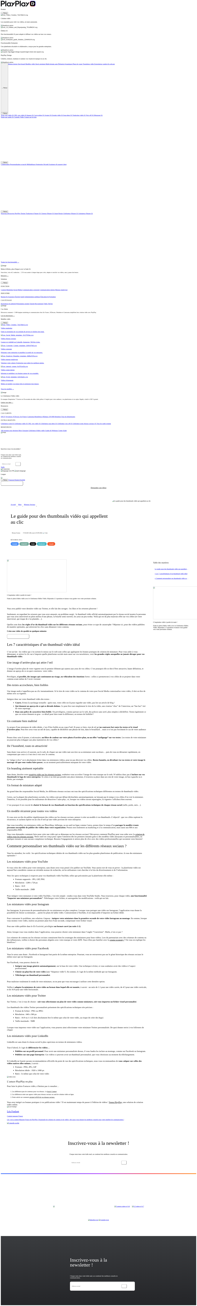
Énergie (17, 297)
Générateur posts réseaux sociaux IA (85, 424)
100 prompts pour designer (10, 430)
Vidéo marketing (22, 1189)
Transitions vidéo (88, 64)
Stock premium (40, 64)
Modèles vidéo (30, 64)
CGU (174, 1189)
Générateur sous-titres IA (49, 424)
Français (11, 480)
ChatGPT (24, 544)
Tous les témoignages (68, 417)
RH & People (108, 1195)
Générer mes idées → (7, 402)
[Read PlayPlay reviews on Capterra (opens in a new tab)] (122, 1206)
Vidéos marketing (83, 1192)
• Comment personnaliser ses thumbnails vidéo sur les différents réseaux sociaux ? (172, 578)
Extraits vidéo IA (57, 115)
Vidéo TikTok (48, 304)
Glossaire (25, 430)
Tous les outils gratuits (104, 424)
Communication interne (47, 290)
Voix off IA (90, 115)
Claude (51, 544)
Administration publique (32, 297)
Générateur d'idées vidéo (37, 430)
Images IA (30, 115)
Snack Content (52, 1091)
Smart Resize (58, 213)
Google (14, 544)
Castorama (30, 417)
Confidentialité (170, 1192)
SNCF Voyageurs (7, 417)
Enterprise (165, 1189)
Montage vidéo (116, 1195)
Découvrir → (5, 276)
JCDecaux (16, 417)
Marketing (103, 1189)
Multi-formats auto (52, 64)
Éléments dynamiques (65, 64)
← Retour (4, 13)
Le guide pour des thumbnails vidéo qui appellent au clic (172, 569)
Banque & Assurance (8, 297)
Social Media (17, 290)
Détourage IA (98, 115)
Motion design (13, 64)
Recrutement (39, 304)
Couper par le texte (30, 117)
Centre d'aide (62, 430)
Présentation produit (23, 304)
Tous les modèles (81, 1195)
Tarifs (3, 467)
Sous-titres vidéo (54, 1195)
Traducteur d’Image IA (33, 213)
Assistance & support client (57, 164)
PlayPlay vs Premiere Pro (142, 1195)
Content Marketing (7, 290)
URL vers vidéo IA (20, 115)
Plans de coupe (78, 64)
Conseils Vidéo (19, 117)
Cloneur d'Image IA (47, 213)
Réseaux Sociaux (29, 504)
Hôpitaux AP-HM (48, 417)
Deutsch (17, 480)
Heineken (58, 417)
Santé (22, 297)
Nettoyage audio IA (7, 117)
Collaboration (5, 164)
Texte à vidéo (50, 1189)
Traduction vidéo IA (79, 115)
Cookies (181, 1192)
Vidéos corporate (74, 1189)
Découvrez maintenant (77, 603)
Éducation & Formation (48, 297)
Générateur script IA (7, 424)
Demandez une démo (98, 488)
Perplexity (41, 544)
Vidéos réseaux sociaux (85, 1189)
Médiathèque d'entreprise (35, 164)
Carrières (170, 1189)
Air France (23, 417)
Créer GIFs (44, 1192)
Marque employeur (61, 290)
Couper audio (45, 1195)
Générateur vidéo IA (21, 424)
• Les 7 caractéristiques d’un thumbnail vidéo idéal (171, 574)
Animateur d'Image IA (85, 213)
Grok (33, 544)
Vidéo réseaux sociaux (20, 1192)
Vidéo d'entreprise (12, 1189)
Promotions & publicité (8, 304)
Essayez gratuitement (12, 483)
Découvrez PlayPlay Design (13, 213)
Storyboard (21, 64)
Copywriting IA (39, 115)
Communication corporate (31, 290)
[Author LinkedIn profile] (13, 1123)
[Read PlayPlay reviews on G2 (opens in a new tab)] (138, 1206)
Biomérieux (38, 417)
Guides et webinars (136, 1189)
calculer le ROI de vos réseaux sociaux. (42, 1097)
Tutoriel (32, 304)
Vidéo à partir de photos (54, 1192)
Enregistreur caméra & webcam (104, 64)
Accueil (13, 504)
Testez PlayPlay (115, 1102)
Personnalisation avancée (18, 164)
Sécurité (46, 164)
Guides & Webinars (51, 430)
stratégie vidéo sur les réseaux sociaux (45, 774)
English (22, 480)
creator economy (117, 940)
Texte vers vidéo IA (7, 115)
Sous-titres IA (67, 115)
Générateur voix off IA (65, 424)
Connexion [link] (6, 469)
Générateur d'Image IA (70, 213)
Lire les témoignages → (8, 316)
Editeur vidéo (42, 1189)
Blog (20, 430)
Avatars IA (48, 115)
